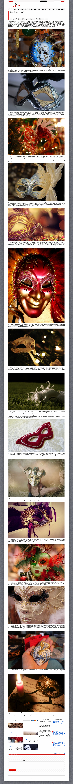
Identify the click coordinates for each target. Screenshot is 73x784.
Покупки (40, 736)
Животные (42, 725)
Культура (33, 9)
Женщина (49, 724)
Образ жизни (23, 9)
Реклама (49, 736)
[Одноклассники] (19, 19)
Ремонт (41, 737)
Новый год (44, 732)
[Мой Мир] (37, 720)
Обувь (48, 732)
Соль (42, 739)
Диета (40, 724)
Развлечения (56, 9)
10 (9, 498)
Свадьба (45, 737)
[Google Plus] (34, 720)
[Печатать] (47, 19)
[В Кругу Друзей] (37, 19)
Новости (16, 9)
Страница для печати (60, 753)
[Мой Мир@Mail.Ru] (26, 19)
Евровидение (44, 724)
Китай (45, 730)
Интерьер (49, 729)
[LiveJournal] (24, 19)
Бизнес (40, 721)
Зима (45, 725)
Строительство (46, 739)
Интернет (41, 727)
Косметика (49, 730)
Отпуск (41, 735)
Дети (49, 722)
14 (9, 670)
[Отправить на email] (44, 19)
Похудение (44, 736)
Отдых (48, 734)
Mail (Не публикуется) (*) (26, 758)
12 (9, 582)
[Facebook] (11, 19)
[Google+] (21, 19)
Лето (43, 731)
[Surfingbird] (34, 19)
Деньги (46, 722)
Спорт (28, 9)
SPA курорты (55, 731)
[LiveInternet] (29, 19)
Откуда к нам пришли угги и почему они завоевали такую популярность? (15, 732)
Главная (11, 9)
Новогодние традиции (57, 725)
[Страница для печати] (54, 753)
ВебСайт (24, 760)
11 (9, 539)
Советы (48, 737)
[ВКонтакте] (16, 19)
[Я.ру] (32, 19)
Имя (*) (24, 757)
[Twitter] (14, 19)
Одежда (42, 734)
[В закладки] (42, 19)
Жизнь (50, 9)
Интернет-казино (47, 727)
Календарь (41, 730)
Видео (62, 9)
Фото (46, 9)
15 (9, 713)
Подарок (48, 735)
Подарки (45, 735)
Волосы (46, 721)
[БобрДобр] (39, 19)
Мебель (46, 731)
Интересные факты (46, 726)
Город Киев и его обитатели (58, 732)
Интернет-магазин (43, 729)
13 (9, 625)
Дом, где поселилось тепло (58, 742)
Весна (43, 721)
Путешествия (40, 9)
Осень (45, 734)
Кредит (40, 731)
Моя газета (54, 778)
